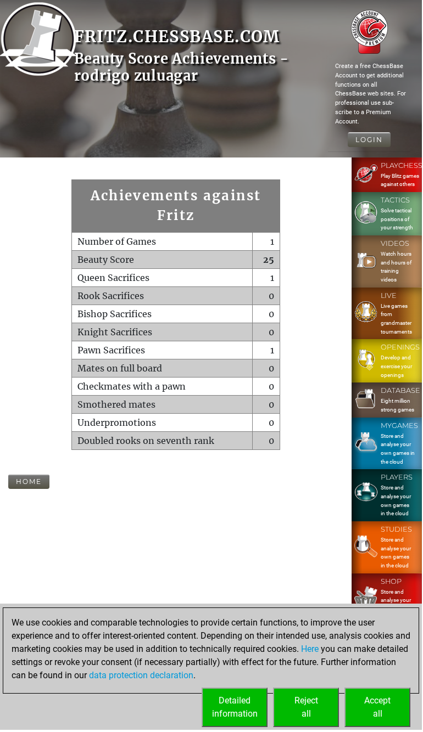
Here (310, 649)
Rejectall (306, 707)
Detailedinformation (235, 707)
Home (29, 481)
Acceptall (377, 707)
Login (369, 140)
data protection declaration (141, 675)
